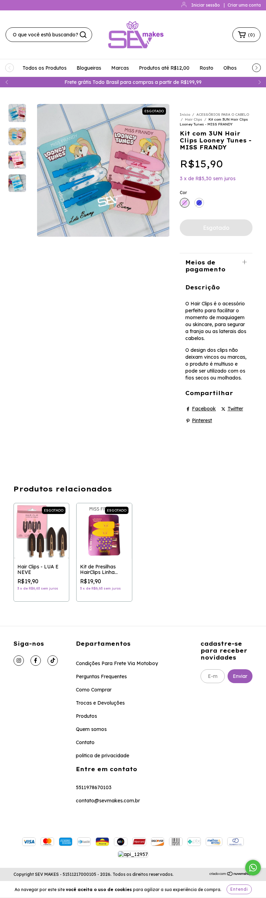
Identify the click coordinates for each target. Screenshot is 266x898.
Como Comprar (94, 690)
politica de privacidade (102, 755)
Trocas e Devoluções (100, 703)
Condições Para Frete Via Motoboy (117, 663)
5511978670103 (94, 787)
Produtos (86, 716)
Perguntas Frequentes (101, 676)
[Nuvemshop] (230, 874)
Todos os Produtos (44, 68)
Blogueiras (89, 68)
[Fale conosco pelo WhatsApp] (253, 867)
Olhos (230, 68)
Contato (85, 742)
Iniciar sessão (205, 5)
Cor (183, 192)
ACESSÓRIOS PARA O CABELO (222, 114)
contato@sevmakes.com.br (108, 800)
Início (185, 114)
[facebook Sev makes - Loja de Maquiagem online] (35, 660)
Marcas (120, 68)
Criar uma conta (244, 5)
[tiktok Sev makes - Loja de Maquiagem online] (52, 660)
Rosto (206, 68)
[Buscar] (83, 34)
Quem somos (91, 729)
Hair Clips (193, 119)
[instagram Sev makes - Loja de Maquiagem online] (19, 660)
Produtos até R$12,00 (164, 68)
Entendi (239, 889)
